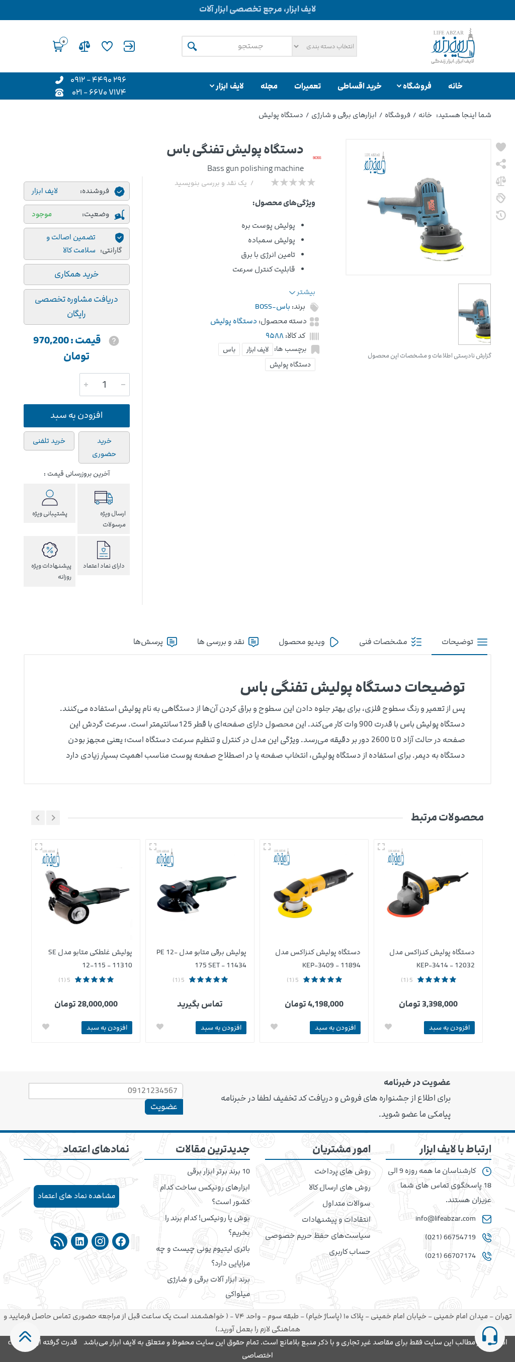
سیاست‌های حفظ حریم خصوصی (318, 1235)
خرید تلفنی (49, 440)
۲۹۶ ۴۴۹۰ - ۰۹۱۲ (98, 79)
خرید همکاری (76, 274)
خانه (425, 115)
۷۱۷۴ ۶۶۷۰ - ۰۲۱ (99, 92)
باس (229, 349)
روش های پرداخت (342, 1171)
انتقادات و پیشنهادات (336, 1219)
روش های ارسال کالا (340, 1187)
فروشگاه (397, 115)
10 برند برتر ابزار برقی (218, 1171)
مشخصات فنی (384, 642)
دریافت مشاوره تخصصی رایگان (76, 306)
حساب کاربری (350, 1251)
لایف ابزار (257, 349)
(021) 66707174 (450, 1255)
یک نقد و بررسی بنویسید (211, 183)
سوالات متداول (346, 1203)
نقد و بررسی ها (221, 642)
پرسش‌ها (148, 642)
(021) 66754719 (450, 1237)
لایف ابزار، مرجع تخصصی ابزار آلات (257, 9)
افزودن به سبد (76, 415)
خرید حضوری (104, 447)
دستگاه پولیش (290, 364)
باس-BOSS (272, 306)
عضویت (164, 1107)
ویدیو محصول (302, 642)
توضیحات (458, 642)
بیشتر (305, 292)
